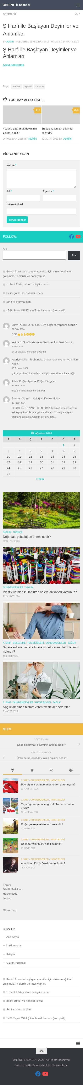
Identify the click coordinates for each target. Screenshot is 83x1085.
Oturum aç (9, 910)
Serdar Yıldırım (21, 398)
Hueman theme (60, 1065)
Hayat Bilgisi (43, 702)
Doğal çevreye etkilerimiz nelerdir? (42, 824)
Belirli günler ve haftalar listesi (24, 293)
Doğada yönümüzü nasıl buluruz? (41, 843)
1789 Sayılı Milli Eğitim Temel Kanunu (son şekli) (35, 310)
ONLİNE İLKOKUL (17, 5)
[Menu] (78, 5)
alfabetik (16, 86)
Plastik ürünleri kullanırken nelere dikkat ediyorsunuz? (40, 592)
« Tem (40, 478)
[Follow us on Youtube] (77, 236)
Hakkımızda (10, 893)
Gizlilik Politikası (12, 889)
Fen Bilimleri (35, 643)
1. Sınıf (25, 780)
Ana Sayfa (12, 936)
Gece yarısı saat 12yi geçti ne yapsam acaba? (48, 324)
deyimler (28, 86)
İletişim (7, 898)
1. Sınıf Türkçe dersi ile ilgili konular (28, 284)
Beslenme (19, 643)
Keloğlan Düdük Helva (46, 398)
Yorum (11, 165)
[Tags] (70, 771)
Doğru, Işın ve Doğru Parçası (37, 381)
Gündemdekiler (13, 587)
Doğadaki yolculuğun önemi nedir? (27, 536)
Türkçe (18, 532)
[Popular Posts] (32, 771)
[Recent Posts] (12, 771)
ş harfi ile (40, 86)
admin (10, 41)
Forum (7, 884)
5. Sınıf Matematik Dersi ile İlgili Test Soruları (47, 342)
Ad (9, 191)
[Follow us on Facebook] (71, 236)
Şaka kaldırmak (13, 65)
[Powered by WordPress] (29, 1065)
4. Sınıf (7, 643)
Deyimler (9, 14)
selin (14, 342)
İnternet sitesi (15, 204)
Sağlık (7, 532)
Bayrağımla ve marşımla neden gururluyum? (48, 784)
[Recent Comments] (51, 771)
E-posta (48, 191)
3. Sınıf (7, 702)
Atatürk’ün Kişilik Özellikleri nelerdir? (43, 863)
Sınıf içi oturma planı (18, 301)
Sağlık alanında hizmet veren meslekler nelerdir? (36, 707)
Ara (5, 248)
